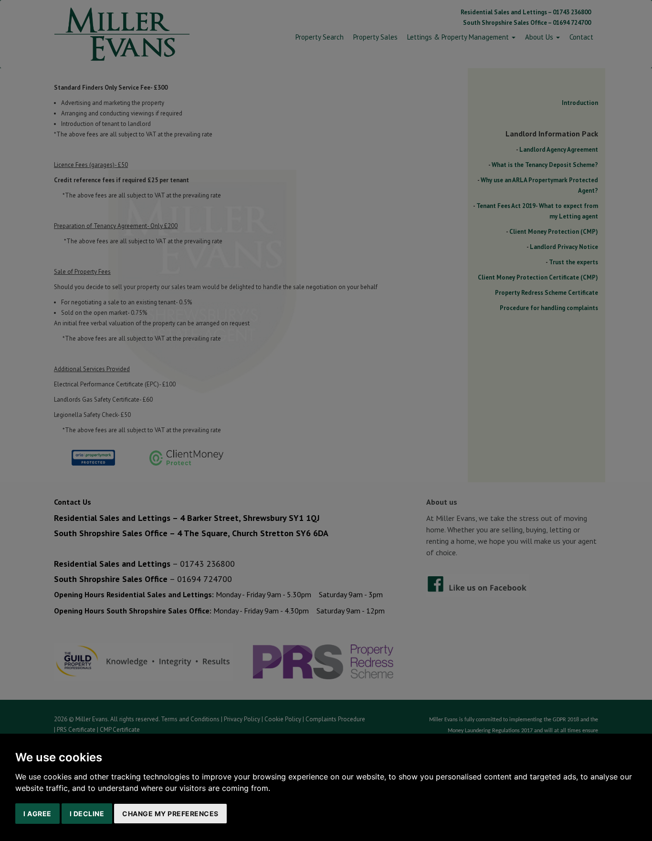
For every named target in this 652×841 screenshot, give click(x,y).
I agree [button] (37, 814)
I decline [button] (87, 814)
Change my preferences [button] (170, 814)
